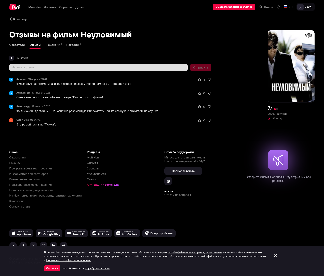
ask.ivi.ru (170, 191)
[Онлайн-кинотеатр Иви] (15, 7)
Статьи (91, 179)
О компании (17, 157)
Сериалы (93, 168)
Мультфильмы (96, 173)
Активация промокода (103, 184)
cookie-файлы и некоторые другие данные (195, 252)
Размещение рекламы (24, 179)
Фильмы (92, 162)
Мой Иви (93, 157)
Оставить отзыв (20, 206)
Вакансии (15, 162)
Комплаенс (16, 201)
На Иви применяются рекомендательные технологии (45, 195)
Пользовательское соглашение (30, 184)
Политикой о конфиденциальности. (68, 259)
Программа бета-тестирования (30, 168)
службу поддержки (97, 268)
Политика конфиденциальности (31, 190)
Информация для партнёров (28, 173)
